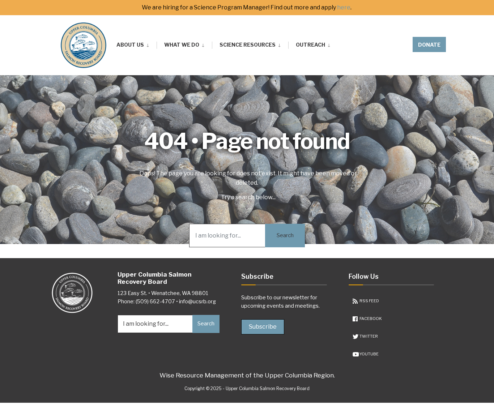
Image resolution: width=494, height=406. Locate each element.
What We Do (181, 45)
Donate (429, 45)
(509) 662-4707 (155, 301)
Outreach (310, 45)
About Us (130, 45)
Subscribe (263, 326)
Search (285, 235)
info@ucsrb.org (197, 301)
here (343, 7)
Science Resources (248, 45)
